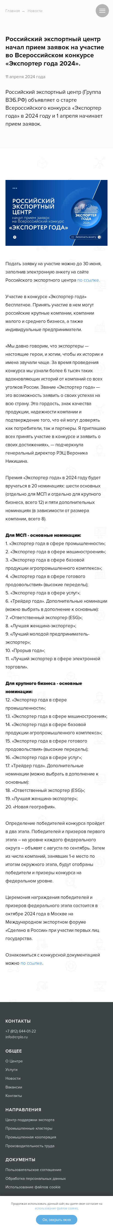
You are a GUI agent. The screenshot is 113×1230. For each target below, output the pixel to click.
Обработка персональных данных (35, 1178)
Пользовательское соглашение (33, 1169)
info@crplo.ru (16, 1037)
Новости (35, 11)
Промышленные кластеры (28, 1128)
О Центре (14, 1061)
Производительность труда (29, 1146)
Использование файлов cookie (33, 1187)
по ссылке (31, 963)
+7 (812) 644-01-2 (19, 1031)
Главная (12, 11)
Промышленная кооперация (30, 1137)
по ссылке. (88, 280)
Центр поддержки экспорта (29, 1120)
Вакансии (13, 1087)
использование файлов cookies (56, 1208)
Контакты (13, 1095)
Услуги (11, 1069)
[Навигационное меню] (102, 11)
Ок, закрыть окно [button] (57, 1220)
